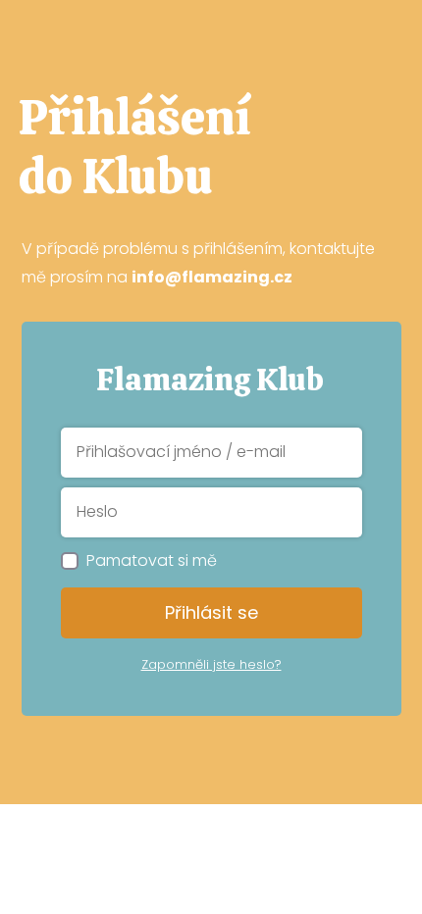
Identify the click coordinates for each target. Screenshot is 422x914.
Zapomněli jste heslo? (211, 664)
